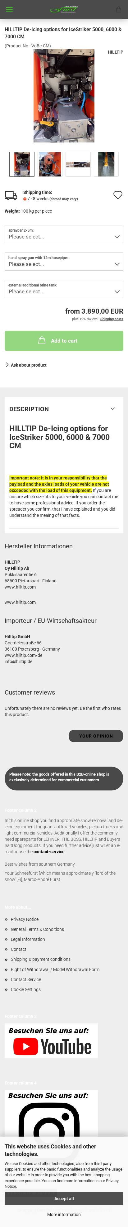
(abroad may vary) (63, 199)
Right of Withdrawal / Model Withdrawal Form (55, 969)
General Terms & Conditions (37, 929)
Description (29, 409)
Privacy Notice (25, 919)
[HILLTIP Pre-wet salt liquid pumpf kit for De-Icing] (64, 95)
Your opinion (96, 736)
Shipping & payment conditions (41, 959)
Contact (18, 949)
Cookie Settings (26, 989)
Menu (9, 9)
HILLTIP (115, 52)
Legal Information (28, 939)
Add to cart (64, 341)
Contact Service (26, 979)
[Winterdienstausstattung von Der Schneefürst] (64, 9)
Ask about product (29, 365)
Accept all (64, 1198)
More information (64, 1214)
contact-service (49, 851)
